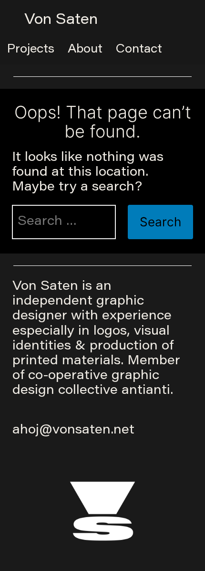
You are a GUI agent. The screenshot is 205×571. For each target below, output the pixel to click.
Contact (139, 49)
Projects (30, 49)
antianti (146, 391)
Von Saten (61, 20)
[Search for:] (64, 222)
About (85, 49)
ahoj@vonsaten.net (73, 430)
